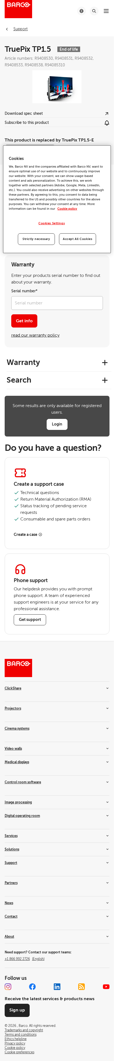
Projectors (13, 708)
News (9, 903)
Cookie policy (67, 209)
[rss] (81, 986)
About (9, 937)
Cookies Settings (51, 223)
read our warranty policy (35, 335)
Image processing (18, 802)
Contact (11, 916)
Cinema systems (17, 728)
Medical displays (17, 762)
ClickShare (13, 688)
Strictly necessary (36, 239)
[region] (57, 199)
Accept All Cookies (77, 239)
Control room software (23, 782)
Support (11, 863)
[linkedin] (57, 986)
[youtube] (106, 986)
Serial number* (24, 291)
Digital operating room (22, 816)
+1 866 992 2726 (24, 959)
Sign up (17, 1010)
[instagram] (8, 986)
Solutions (12, 849)
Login (57, 424)
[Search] (94, 11)
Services (11, 836)
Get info (24, 320)
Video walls (13, 749)
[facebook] (32, 986)
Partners (11, 883)
